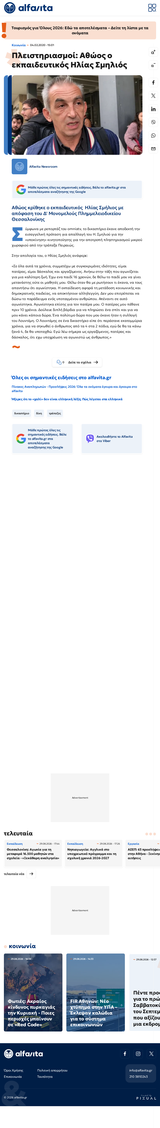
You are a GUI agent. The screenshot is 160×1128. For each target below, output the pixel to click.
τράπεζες (55, 413)
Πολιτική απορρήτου (52, 1070)
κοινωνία (22, 946)
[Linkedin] (153, 108)
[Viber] (153, 122)
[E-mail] (153, 148)
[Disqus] (80, 516)
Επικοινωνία (13, 1076)
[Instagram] (138, 1053)
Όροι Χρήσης (13, 1070)
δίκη (39, 413)
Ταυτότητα (45, 1076)
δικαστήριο (21, 413)
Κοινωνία (19, 45)
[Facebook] (153, 82)
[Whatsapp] (153, 135)
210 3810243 (138, 1076)
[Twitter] (153, 95)
